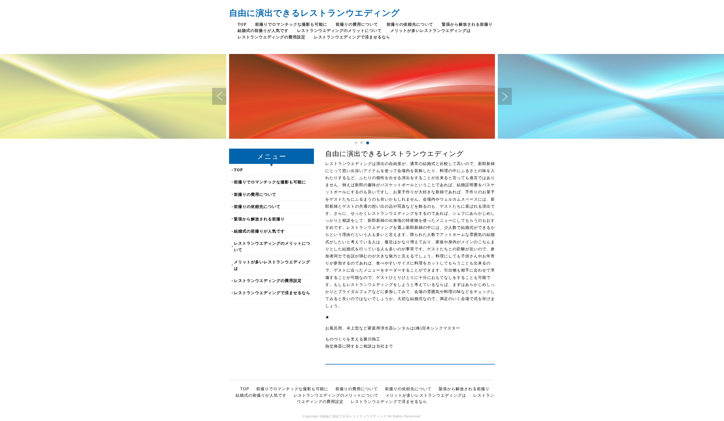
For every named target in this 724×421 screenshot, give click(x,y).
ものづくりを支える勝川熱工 (352, 339)
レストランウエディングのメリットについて (339, 30)
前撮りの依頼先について (410, 24)
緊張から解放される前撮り (467, 24)
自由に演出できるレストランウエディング (314, 12)
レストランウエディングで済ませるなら (352, 37)
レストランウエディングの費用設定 (271, 37)
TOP (242, 24)
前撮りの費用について (357, 24)
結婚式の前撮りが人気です (263, 30)
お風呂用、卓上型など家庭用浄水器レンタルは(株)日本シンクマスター (392, 328)
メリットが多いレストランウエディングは (430, 30)
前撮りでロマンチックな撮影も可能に (291, 24)
